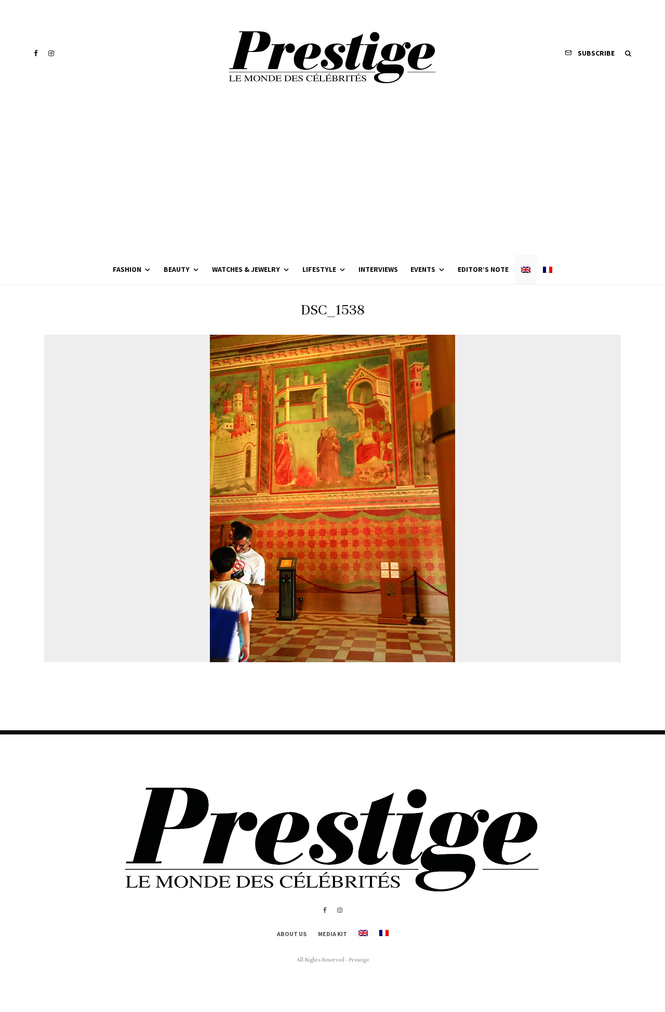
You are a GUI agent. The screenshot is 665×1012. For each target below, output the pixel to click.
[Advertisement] (332, 176)
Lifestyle (319, 269)
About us (292, 934)
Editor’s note (483, 269)
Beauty (177, 269)
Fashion (127, 269)
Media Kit (332, 934)
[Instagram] (51, 53)
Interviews (378, 269)
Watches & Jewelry (246, 269)
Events (422, 269)
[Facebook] (36, 53)
